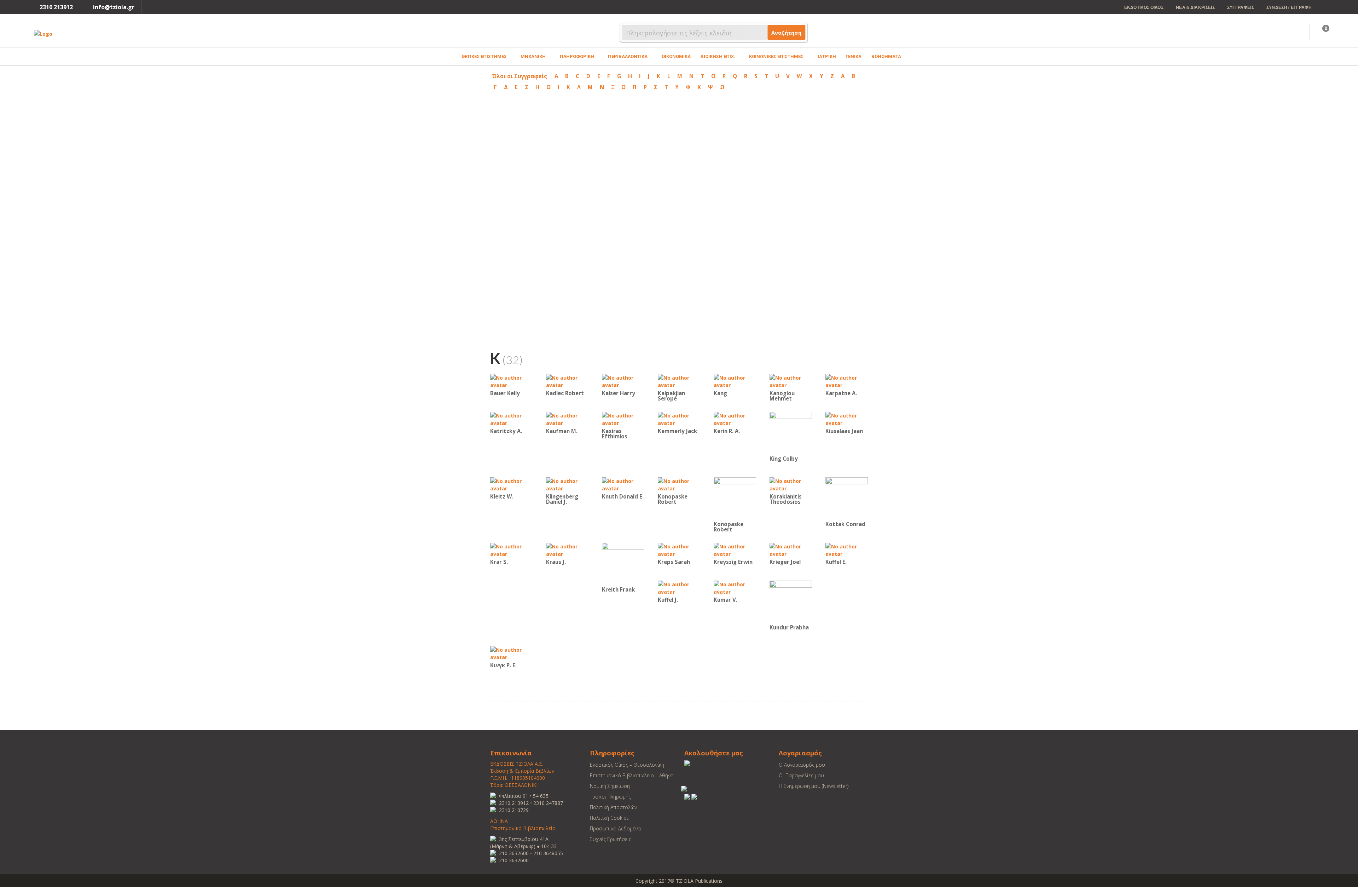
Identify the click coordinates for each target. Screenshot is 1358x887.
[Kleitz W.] (511, 484)
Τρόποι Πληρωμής (610, 796)
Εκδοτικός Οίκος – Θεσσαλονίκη (627, 764)
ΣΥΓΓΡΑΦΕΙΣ (1240, 7)
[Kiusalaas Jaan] (846, 418)
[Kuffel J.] (679, 587)
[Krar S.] (511, 549)
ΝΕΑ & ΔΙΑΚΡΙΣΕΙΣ (1195, 7)
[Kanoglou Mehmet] (791, 381)
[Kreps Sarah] (679, 549)
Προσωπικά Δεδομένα (615, 828)
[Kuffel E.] (846, 549)
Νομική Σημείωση (610, 786)
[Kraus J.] (567, 549)
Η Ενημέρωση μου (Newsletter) (813, 786)
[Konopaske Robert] (679, 484)
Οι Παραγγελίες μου (801, 775)
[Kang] (735, 381)
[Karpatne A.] (846, 381)
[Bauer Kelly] (511, 381)
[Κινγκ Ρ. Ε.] (511, 653)
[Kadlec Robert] (567, 381)
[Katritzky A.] (511, 418)
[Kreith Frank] (623, 563)
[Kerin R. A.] (735, 418)
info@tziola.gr (113, 7)
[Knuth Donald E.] (623, 484)
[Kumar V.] (735, 587)
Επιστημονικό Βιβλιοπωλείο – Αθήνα (632, 775)
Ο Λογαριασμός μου (802, 764)
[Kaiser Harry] (623, 381)
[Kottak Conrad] (846, 498)
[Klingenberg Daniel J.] (567, 484)
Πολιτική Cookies (609, 817)
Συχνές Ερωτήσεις (610, 839)
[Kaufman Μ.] (567, 418)
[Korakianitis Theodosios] (791, 484)
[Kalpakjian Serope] (679, 381)
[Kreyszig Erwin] (735, 549)
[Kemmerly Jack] (679, 418)
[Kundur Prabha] (791, 601)
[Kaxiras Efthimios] (623, 418)
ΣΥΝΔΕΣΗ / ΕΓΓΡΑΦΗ (1289, 7)
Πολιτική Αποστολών (613, 807)
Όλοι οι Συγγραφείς (519, 76)
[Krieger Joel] (791, 549)
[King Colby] (791, 432)
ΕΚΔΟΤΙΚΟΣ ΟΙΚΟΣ (1144, 7)
